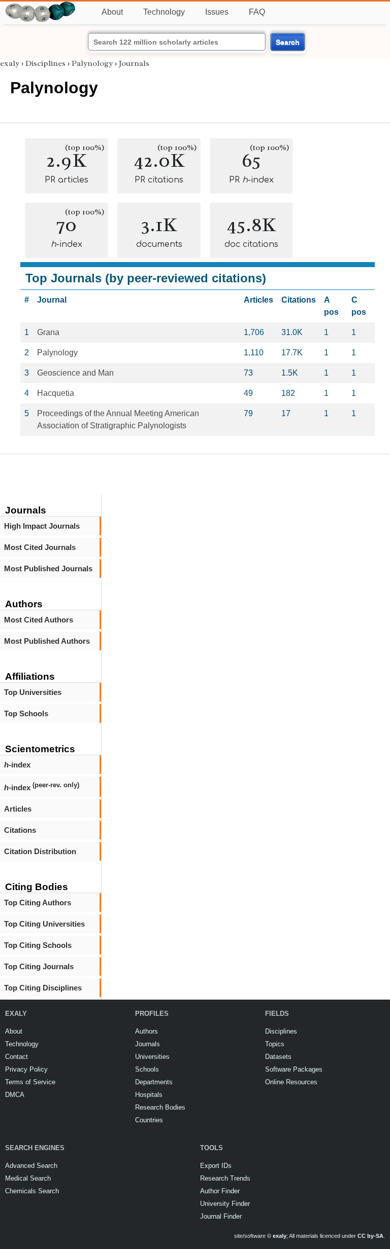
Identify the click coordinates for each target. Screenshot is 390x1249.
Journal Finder (221, 1216)
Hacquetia (55, 393)
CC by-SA (370, 1236)
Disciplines (45, 63)
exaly (9, 63)
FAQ (257, 12)
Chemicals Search (32, 1191)
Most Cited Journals (40, 547)
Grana (48, 332)
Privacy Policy (26, 1069)
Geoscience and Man (75, 373)
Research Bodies (160, 1107)
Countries (149, 1120)
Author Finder (220, 1191)
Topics (274, 1044)
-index (17, 764)
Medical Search (28, 1178)
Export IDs (216, 1165)
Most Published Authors (47, 641)
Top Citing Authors (37, 902)
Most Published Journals (48, 568)
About (112, 12)
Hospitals (148, 1094)
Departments (154, 1082)
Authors (146, 1031)
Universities (152, 1056)
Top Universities (32, 692)
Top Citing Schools (38, 945)
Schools (147, 1069)
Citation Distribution (40, 851)
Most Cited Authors (38, 619)
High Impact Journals (42, 526)
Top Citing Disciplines (43, 987)
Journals (134, 63)
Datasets (278, 1056)
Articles (17, 808)
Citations (20, 830)
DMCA (14, 1094)
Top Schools (26, 713)
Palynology (92, 63)
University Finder (225, 1203)
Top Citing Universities (44, 924)
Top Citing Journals (39, 966)
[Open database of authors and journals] (40, 6)
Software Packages (293, 1069)
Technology (164, 12)
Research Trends (225, 1178)
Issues (217, 12)
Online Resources (291, 1082)
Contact (16, 1056)
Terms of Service (30, 1082)
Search (288, 42)
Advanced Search (31, 1165)
